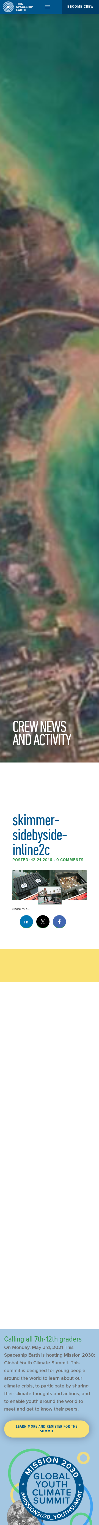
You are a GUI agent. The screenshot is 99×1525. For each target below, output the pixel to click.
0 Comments (70, 859)
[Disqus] (49, 1100)
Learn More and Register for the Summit (47, 1428)
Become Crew (80, 6)
